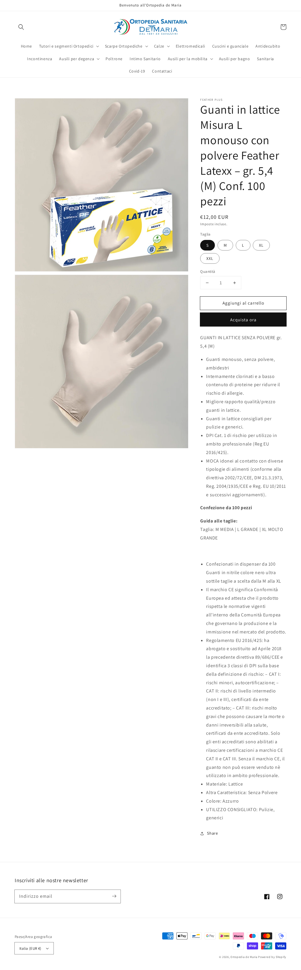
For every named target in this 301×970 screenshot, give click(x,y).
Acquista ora (243, 319)
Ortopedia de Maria (244, 957)
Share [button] (212, 833)
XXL (209, 258)
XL (261, 245)
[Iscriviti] (114, 896)
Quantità (207, 271)
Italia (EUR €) (30, 948)
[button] (21, 27)
